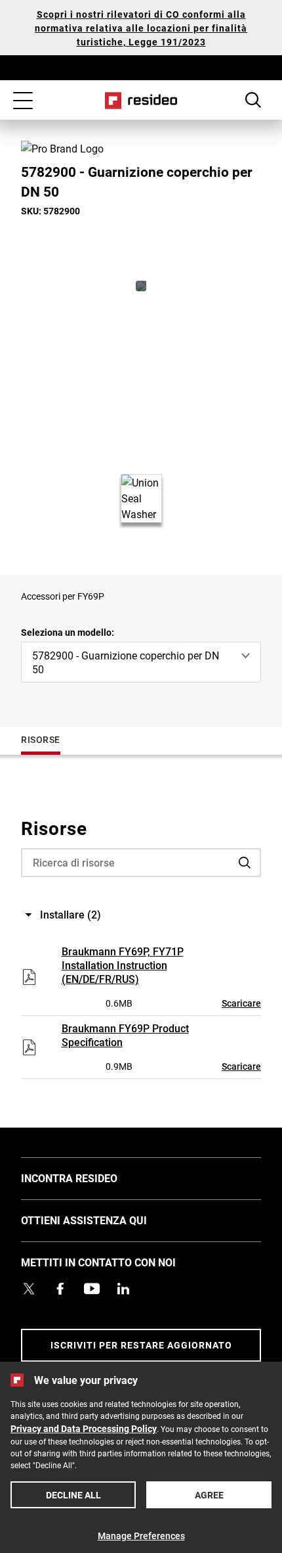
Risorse (40, 739)
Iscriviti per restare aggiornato (141, 1345)
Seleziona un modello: (67, 632)
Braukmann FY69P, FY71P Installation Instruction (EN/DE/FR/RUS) (123, 965)
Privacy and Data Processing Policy (83, 1428)
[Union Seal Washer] (141, 286)
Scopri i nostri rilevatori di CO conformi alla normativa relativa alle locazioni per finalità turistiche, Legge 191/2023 (141, 28)
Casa (141, 100)
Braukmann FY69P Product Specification (125, 1035)
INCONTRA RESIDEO (89, 1177)
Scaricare (241, 1003)
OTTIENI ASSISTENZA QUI (103, 1219)
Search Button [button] (253, 100)
